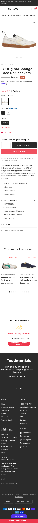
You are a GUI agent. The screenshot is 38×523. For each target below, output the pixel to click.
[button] (19, 521)
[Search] (27, 9)
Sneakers (5, 410)
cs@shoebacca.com (28, 407)
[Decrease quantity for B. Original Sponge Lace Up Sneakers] (3, 145)
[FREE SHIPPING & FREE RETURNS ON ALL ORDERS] (19, 3)
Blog (3, 452)
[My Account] (31, 9)
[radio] (5, 101)
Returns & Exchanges (12, 230)
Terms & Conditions (9, 437)
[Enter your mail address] (16, 483)
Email (3, 479)
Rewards (23, 423)
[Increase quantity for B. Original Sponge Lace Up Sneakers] (8, 145)
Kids (3, 404)
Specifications (9, 200)
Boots (3, 414)
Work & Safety (7, 420)
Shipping (5, 225)
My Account (25, 410)
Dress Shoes (6, 417)
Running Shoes (7, 407)
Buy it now (19, 151)
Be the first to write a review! (19, 344)
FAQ (21, 417)
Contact (23, 420)
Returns (23, 414)
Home (4, 15)
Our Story (5, 434)
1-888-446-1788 (26, 404)
